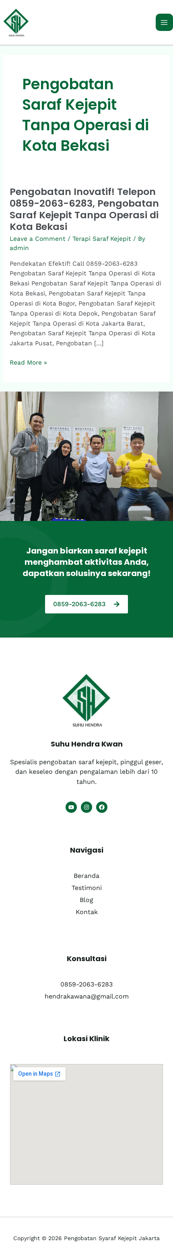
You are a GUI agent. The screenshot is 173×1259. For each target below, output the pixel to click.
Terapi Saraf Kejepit (101, 238)
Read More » (28, 362)
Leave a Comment (38, 238)
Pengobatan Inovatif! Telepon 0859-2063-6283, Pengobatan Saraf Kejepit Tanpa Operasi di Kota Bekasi (84, 209)
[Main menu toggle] (164, 22)
